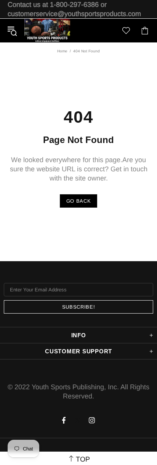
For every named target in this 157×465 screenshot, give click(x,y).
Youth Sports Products (47, 30)
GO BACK (78, 201)
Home (62, 51)
